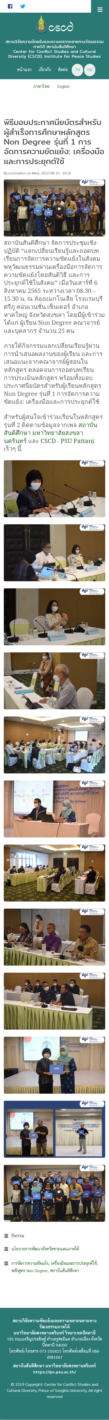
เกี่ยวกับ (45, 69)
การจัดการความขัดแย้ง (29, 1263)
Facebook (10, 6)
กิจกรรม (17, 1235)
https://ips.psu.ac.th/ (54, 1371)
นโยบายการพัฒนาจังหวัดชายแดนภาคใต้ (45, 1248)
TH (77, 69)
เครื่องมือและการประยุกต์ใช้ (74, 1263)
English (63, 86)
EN (89, 69)
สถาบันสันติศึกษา (64, 1270)
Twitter (22, 6)
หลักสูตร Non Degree (29, 1270)
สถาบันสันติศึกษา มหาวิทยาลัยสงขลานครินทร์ (50, 433)
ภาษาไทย (41, 86)
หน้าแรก (24, 69)
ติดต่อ (63, 69)
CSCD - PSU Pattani (67, 440)
